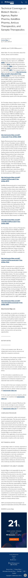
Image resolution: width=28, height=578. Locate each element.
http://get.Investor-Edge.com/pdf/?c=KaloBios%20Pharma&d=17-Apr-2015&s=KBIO (10, 221)
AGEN (3, 63)
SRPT (10, 70)
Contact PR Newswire (13, 554)
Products (14, 556)
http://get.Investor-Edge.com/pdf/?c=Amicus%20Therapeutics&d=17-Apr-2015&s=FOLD (12, 260)
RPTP (8, 64)
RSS (24, 571)
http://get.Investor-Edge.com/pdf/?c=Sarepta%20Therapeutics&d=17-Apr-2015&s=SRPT (12, 302)
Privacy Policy (17, 569)
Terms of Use (9, 569)
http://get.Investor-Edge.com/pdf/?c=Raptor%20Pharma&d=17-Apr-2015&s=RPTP (10, 179)
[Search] (26, 2)
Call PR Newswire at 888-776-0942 (14, 564)
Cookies (14, 573)
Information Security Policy (9, 571)
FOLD (8, 68)
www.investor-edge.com (10, 390)
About (14, 558)
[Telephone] (22, 2)
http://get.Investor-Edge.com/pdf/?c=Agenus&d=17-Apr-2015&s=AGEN (14, 74)
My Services (13, 560)
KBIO (10, 66)
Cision (16, 575)
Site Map (19, 571)
